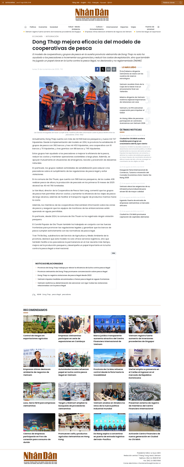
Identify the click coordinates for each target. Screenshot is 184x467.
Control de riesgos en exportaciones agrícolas (35, 337)
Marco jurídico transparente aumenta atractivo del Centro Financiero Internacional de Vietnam (109, 340)
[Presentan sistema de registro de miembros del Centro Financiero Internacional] (145, 391)
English (83, 2)
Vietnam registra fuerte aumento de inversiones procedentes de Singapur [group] (53, 32)
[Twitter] (103, 69)
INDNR (39, 294)
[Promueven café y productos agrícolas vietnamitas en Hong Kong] (74, 422)
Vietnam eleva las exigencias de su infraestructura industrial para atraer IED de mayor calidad (135, 189)
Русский (103, 2)
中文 (89, 2)
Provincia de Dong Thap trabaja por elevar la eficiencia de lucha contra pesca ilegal (74, 267)
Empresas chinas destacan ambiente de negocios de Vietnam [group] (108, 32)
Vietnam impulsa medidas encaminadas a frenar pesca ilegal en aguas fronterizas (73, 279)
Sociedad (54, 27)
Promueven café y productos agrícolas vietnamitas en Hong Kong (73, 436)
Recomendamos (35, 310)
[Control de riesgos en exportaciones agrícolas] (39, 324)
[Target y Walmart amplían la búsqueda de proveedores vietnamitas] (74, 391)
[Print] (114, 69)
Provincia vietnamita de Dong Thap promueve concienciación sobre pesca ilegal (72, 271)
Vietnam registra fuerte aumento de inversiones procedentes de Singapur (141, 338)
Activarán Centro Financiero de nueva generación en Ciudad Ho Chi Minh (144, 436)
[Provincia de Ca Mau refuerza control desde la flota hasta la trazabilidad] (110, 358)
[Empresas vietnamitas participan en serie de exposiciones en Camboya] (74, 324)
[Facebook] (97, 69)
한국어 (110, 2)
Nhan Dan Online (92, 14)
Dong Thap (46, 294)
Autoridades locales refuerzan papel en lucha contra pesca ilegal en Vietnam (73, 372)
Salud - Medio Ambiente (74, 28)
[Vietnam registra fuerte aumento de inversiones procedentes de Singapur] (145, 324)
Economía (43, 27)
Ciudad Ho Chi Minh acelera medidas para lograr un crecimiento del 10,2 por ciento (133, 141)
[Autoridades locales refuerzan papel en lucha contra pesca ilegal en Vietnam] (74, 358)
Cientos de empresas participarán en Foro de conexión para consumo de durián (37, 438)
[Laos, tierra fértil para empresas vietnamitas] (39, 391)
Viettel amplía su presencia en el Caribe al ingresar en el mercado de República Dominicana (144, 373)
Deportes (124, 27)
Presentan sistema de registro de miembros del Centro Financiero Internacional (144, 406)
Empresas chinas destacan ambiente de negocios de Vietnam (37, 372)
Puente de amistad (150, 28)
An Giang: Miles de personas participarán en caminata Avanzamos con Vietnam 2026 (132, 120)
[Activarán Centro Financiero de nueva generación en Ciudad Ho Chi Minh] (145, 422)
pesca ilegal (56, 294)
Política (33, 27)
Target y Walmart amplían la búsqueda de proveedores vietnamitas (72, 406)
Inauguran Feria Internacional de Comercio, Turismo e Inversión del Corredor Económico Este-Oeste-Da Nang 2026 (135, 174)
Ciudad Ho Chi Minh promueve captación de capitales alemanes (134, 215)
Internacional (112, 27)
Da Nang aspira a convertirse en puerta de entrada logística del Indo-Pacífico (109, 436)
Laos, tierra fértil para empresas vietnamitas (39, 404)
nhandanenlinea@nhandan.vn (149, 463)
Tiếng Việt (75, 2)
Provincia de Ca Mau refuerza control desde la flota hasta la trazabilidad (109, 372)
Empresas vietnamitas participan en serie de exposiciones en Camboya (71, 338)
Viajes (133, 27)
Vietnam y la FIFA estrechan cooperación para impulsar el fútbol (132, 110)
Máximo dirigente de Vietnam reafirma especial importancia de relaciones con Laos (132, 99)
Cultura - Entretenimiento (97, 28)
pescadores (66, 294)
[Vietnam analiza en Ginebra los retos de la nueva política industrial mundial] (110, 391)
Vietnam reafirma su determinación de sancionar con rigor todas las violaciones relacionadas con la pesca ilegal (72, 284)
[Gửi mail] (108, 69)
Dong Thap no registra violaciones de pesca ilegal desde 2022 (64, 275)
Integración (52, 36)
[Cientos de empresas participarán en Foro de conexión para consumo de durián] (39, 422)
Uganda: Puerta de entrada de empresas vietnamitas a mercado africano (134, 203)
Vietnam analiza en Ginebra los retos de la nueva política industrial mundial (109, 406)
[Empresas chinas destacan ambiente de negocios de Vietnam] (39, 358)
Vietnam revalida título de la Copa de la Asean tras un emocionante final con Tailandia (132, 88)
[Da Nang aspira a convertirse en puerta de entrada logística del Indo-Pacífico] (110, 422)
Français (95, 2)
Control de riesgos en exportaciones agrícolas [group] (153, 32)
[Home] (25, 27)
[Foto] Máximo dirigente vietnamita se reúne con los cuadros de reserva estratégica (131, 75)
